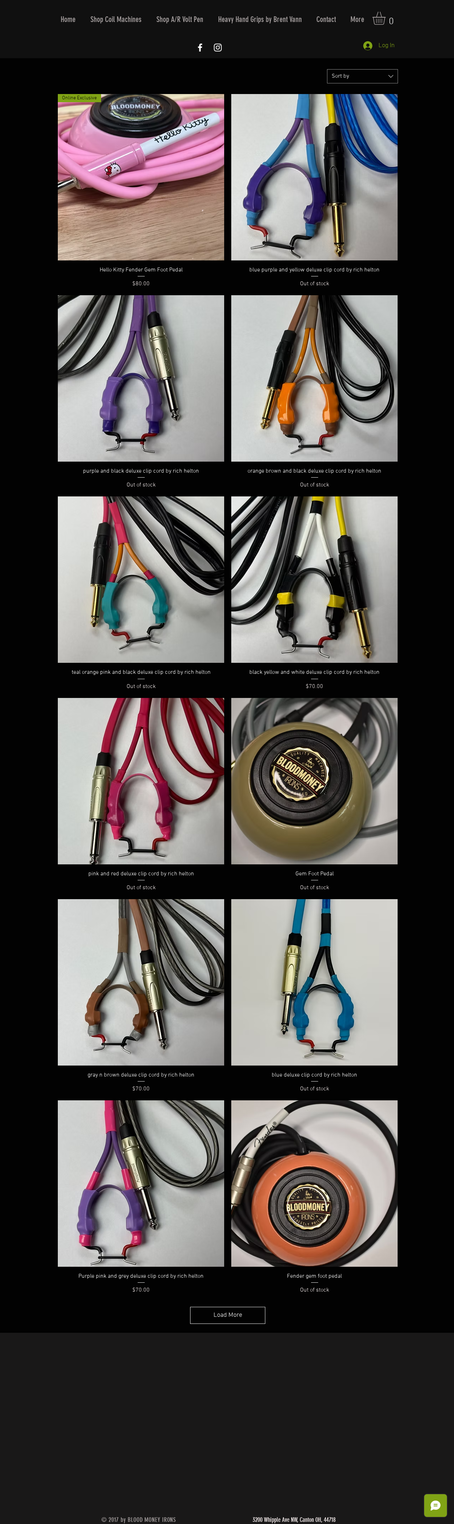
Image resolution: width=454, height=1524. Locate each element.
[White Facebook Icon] (200, 47)
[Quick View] (314, 177)
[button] (116, 19)
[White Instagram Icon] (217, 47)
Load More (228, 1315)
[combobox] (362, 76)
